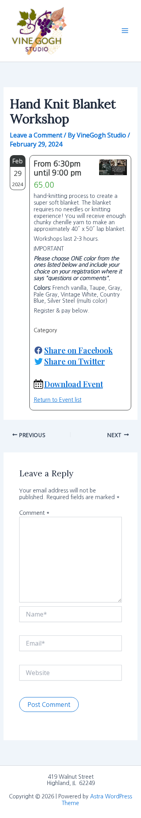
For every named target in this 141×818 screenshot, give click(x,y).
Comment (34, 513)
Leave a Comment (36, 135)
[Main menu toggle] (125, 30)
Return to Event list (57, 400)
